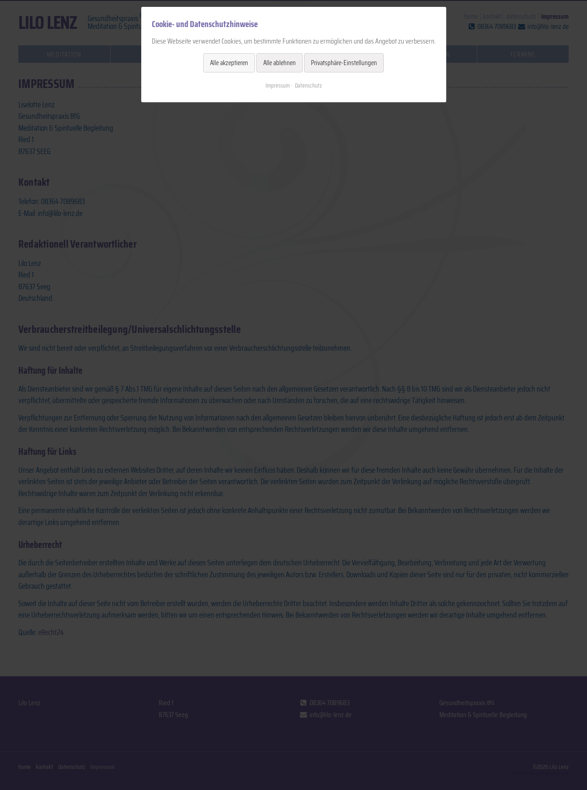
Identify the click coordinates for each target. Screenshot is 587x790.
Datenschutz (308, 85)
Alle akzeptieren (229, 62)
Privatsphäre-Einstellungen (344, 62)
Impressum (278, 85)
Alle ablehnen (279, 62)
